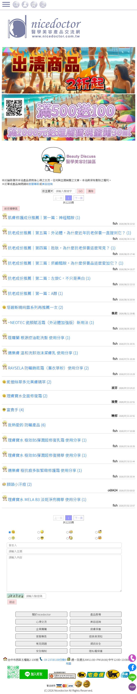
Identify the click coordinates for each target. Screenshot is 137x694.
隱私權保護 (95, 651)
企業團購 (41, 629)
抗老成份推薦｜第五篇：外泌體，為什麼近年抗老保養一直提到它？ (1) (69, 232)
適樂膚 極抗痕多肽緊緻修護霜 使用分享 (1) (44, 470)
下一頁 (79, 198)
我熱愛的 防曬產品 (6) (26, 424)
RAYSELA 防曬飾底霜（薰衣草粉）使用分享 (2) (48, 368)
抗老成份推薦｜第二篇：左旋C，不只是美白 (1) (48, 278)
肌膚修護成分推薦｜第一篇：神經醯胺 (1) (43, 217)
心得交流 (41, 622)
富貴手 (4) (15, 409)
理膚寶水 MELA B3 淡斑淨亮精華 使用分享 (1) (46, 499)
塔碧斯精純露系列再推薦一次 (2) (34, 307)
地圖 (68, 663)
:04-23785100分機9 (55, 660)
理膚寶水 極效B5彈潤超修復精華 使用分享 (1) (47, 455)
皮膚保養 (95, 629)
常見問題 (41, 643)
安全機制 (41, 651)
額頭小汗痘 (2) (19, 484)
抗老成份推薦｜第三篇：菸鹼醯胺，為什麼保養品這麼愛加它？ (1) (65, 263)
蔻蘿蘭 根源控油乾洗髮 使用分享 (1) (38, 337)
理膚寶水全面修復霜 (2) (26, 395)
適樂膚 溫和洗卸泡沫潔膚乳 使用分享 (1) (42, 352)
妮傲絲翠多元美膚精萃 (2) (28, 381)
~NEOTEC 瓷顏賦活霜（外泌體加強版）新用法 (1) (50, 322)
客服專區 (34, 184)
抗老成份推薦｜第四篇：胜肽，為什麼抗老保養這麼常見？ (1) (61, 247)
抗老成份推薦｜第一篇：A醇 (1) (35, 293)
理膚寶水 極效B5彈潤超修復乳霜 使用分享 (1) (47, 440)
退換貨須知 (95, 636)
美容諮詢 (47, 184)
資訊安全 (95, 643)
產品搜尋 (95, 614)
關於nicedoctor (41, 614)
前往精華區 (11, 208)
